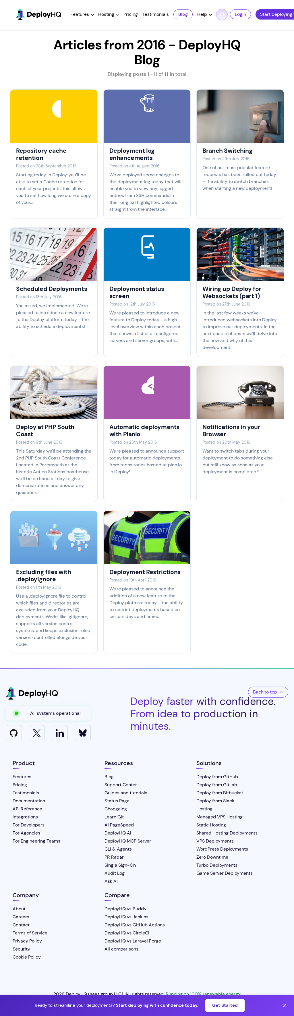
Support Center (121, 785)
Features (79, 14)
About (19, 909)
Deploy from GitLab (216, 785)
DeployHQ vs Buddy (125, 909)
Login (240, 14)
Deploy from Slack (215, 801)
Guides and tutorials (126, 793)
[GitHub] (14, 733)
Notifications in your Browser (231, 430)
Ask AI (111, 881)
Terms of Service (30, 933)
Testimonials (155, 14)
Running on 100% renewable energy (203, 994)
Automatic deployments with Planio (144, 430)
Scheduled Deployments (51, 289)
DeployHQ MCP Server (128, 841)
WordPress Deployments (222, 849)
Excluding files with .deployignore (43, 575)
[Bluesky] (83, 733)
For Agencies (26, 833)
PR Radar (114, 857)
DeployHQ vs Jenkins (126, 917)
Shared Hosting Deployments (227, 833)
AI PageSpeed (119, 825)
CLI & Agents (118, 849)
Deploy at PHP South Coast (45, 430)
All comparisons (121, 949)
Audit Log (115, 873)
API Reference (27, 809)
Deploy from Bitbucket (219, 793)
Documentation (29, 801)
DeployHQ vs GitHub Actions (135, 925)
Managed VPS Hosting (219, 817)
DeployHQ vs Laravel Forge (133, 941)
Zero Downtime (212, 857)
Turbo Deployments (216, 865)
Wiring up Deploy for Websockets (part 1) (231, 292)
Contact (21, 925)
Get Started (225, 1005)
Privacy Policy (27, 941)
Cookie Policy (27, 957)
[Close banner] (284, 1005)
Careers (21, 917)
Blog (183, 14)
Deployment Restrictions (145, 572)
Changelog (116, 809)
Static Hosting (211, 825)
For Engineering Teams (36, 841)
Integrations (25, 817)
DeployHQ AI (118, 833)
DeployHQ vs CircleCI (127, 933)
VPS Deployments (215, 841)
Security (21, 949)
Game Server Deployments (224, 873)
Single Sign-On (120, 865)
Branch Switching (227, 151)
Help (202, 14)
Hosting (106, 14)
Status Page (117, 801)
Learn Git (114, 817)
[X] (37, 733)
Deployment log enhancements (132, 154)
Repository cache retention (41, 154)
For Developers (29, 825)
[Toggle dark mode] (222, 14)
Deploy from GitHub (217, 777)
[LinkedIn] (60, 733)
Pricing (130, 14)
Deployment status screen (136, 292)
